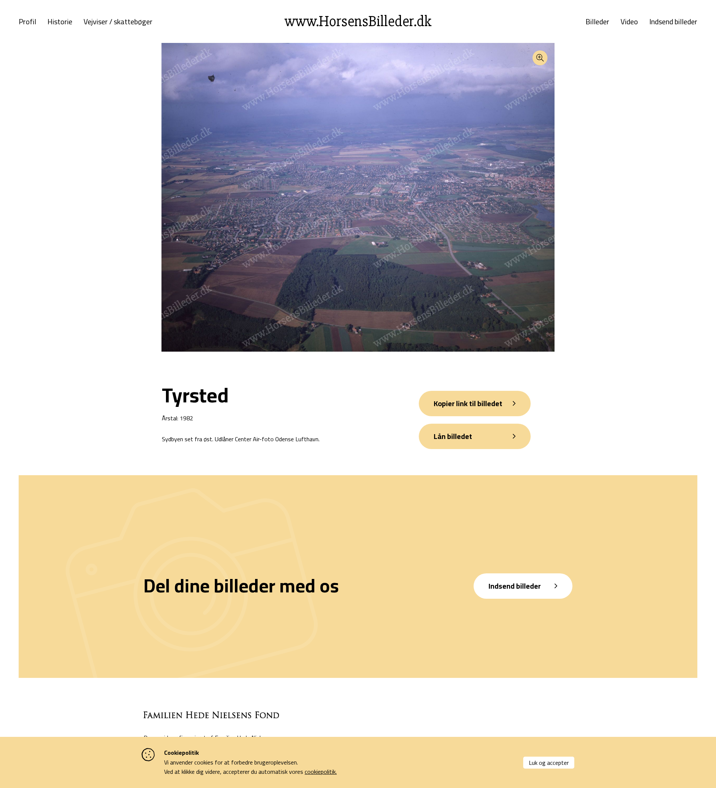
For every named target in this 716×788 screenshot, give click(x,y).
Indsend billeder (673, 22)
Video (629, 22)
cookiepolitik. (321, 771)
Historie (59, 22)
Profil (27, 22)
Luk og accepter (549, 762)
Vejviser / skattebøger (118, 22)
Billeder (597, 22)
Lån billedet (453, 436)
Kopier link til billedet (468, 403)
